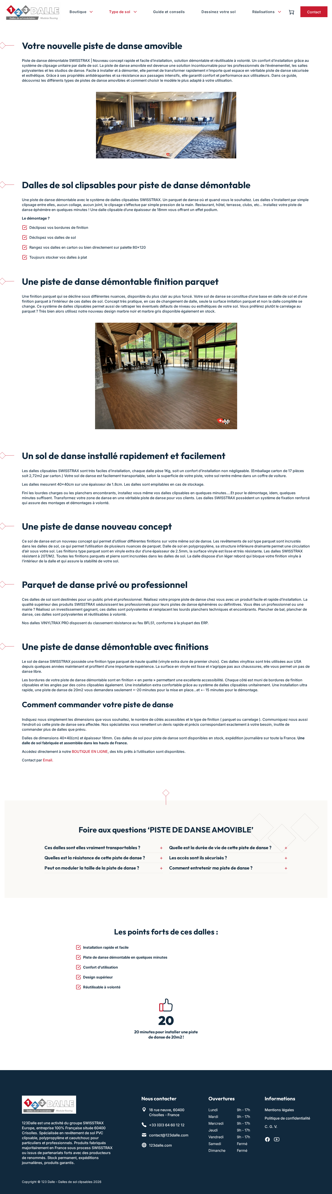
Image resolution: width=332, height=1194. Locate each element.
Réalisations (263, 11)
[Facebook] (267, 1139)
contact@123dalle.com (168, 1135)
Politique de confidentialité (287, 1118)
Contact (314, 12)
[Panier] (292, 12)
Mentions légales (279, 1110)
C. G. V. (271, 1126)
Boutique (78, 11)
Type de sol (119, 11)
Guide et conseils (169, 11)
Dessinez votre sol (218, 11)
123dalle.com (160, 1145)
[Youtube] (276, 1139)
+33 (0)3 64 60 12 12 (167, 1125)
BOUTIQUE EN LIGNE (90, 751)
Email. (48, 760)
